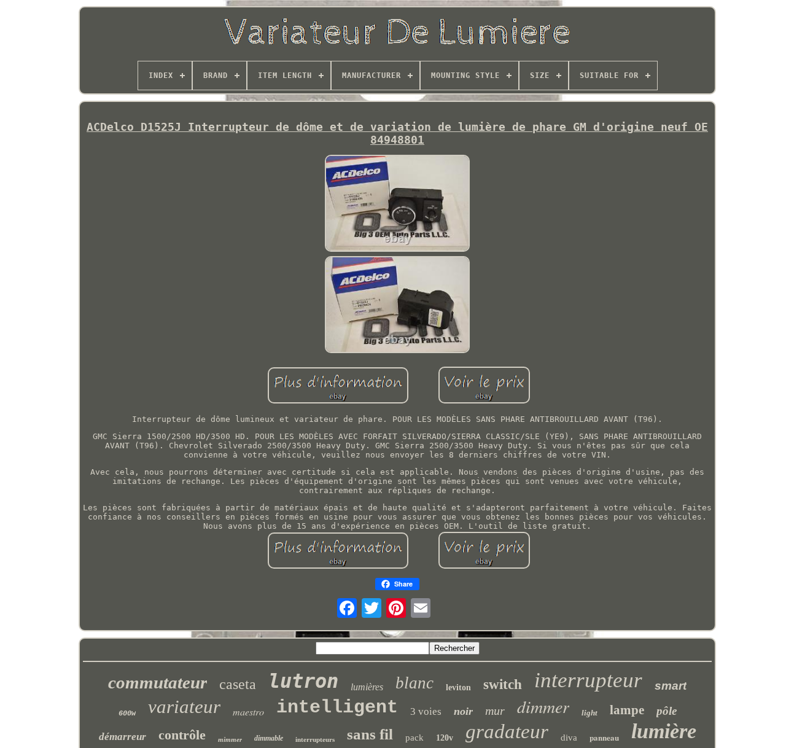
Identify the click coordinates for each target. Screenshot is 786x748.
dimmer (543, 706)
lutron (303, 681)
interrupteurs (315, 739)
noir (463, 711)
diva (569, 737)
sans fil (370, 734)
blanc (414, 683)
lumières (367, 687)
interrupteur (588, 680)
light (589, 712)
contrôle (182, 734)
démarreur (122, 736)
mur (495, 710)
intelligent (337, 707)
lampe (627, 710)
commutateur (157, 682)
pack (414, 737)
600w (127, 713)
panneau (604, 737)
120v (444, 737)
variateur (184, 706)
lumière (663, 731)
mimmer (230, 739)
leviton (458, 687)
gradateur (506, 731)
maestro (248, 711)
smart (671, 685)
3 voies (426, 711)
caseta (237, 684)
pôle (666, 710)
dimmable (268, 738)
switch (502, 684)
